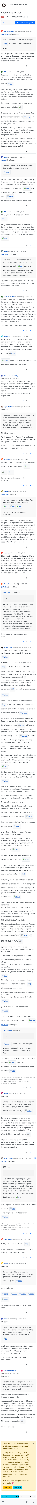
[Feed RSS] (26, 17)
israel (5, 553)
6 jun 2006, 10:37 (23, 336)
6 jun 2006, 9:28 (27, 31)
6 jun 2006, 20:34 (25, 1158)
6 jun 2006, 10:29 (27, 296)
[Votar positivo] (23, 65)
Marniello (7, 459)
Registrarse (7, 1487)
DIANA (6, 491)
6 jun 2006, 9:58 (20, 251)
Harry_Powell (8, 1239)
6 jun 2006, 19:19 (22, 584)
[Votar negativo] (30, 65)
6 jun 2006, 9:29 (19, 72)
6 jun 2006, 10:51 (13, 378)
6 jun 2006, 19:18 (20, 553)
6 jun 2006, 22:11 (13, 1373)
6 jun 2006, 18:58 (20, 491)
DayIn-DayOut (8, 407)
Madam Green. (8, 647)
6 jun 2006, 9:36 (20, 157)
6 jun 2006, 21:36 (21, 1263)
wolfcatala (7, 336)
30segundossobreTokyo (11, 376)
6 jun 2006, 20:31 (20, 1093)
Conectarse (17, 1487)
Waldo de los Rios (9, 296)
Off (3, 17)
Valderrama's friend (10, 1370)
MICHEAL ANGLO (9, 31)
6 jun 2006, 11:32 (25, 407)
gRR (5, 72)
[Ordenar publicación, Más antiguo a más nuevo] (4, 23)
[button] (3, 1502)
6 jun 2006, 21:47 (20, 1319)
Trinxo (6, 157)
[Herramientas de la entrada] (34, 65)
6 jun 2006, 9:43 (19, 212)
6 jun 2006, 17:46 (22, 459)
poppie (6, 251)
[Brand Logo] (4, 4)
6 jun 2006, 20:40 (24, 1239)
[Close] (33, 1444)
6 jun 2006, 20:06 (25, 647)
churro (6, 1093)
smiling (6, 1263)
